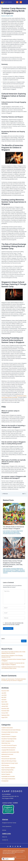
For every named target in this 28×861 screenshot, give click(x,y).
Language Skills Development (8, 749)
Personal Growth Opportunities (8, 758)
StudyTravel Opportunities (7, 769)
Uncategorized (4, 781)
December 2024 (5, 708)
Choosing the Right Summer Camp (9, 732)
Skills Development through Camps (9, 763)
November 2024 (5, 710)
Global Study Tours (5, 743)
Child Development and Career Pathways (10, 729)
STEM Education (5, 765)
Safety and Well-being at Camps (8, 761)
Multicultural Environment (7, 754)
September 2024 (5, 715)
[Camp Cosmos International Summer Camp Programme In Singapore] (6, 2)
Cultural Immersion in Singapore (12, 570)
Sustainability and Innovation (8, 776)
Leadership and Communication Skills (10, 752)
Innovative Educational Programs (9, 745)
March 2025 (4, 701)
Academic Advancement (7, 727)
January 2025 (4, 706)
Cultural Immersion (5, 734)
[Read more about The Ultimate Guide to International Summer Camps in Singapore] (14, 513)
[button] (21, 2)
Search (3, 638)
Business (3, 679)
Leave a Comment (6, 530)
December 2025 (5, 690)
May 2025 (3, 697)
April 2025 (3, 699)
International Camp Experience (9, 533)
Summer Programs (5, 774)
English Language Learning (7, 741)
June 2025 (3, 695)
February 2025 (4, 704)
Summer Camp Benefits (6, 772)
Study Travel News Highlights (8, 767)
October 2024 (4, 713)
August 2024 (4, 717)
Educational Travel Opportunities (13, 532)
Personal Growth (5, 756)
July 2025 (3, 693)
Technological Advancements (8, 778)
